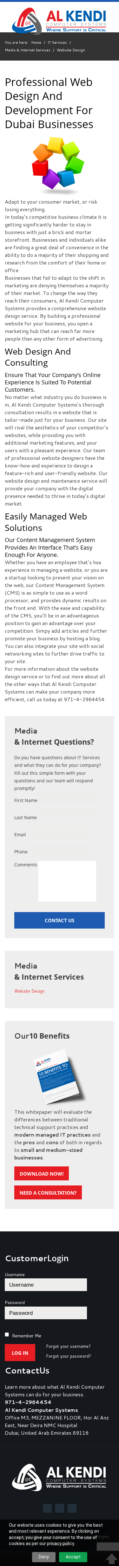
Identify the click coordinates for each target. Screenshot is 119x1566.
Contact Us (59, 920)
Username (15, 1274)
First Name (25, 800)
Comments (25, 865)
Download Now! (41, 1174)
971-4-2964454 (28, 1402)
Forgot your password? (68, 1356)
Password (15, 1302)
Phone (21, 852)
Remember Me (26, 1336)
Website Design (29, 991)
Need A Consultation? (48, 1193)
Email (20, 835)
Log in (20, 1353)
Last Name (25, 817)
